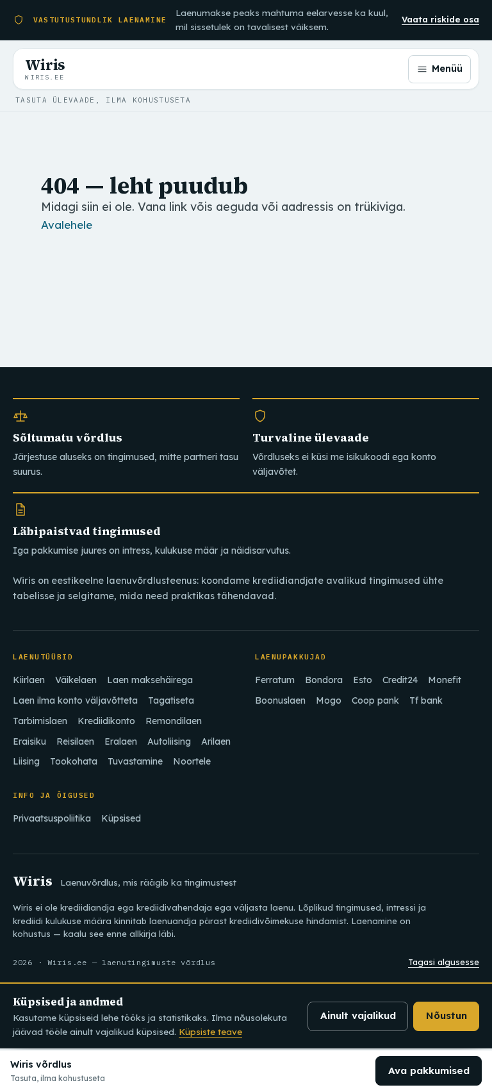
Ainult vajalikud (358, 1015)
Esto (362, 680)
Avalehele (66, 224)
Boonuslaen (280, 700)
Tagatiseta (171, 700)
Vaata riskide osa (440, 19)
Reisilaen (75, 741)
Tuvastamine (135, 761)
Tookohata (73, 761)
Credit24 (400, 680)
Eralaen (120, 741)
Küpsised (121, 818)
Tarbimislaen (40, 721)
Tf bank (426, 700)
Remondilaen (173, 721)
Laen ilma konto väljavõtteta (75, 700)
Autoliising (169, 741)
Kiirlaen (29, 680)
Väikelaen (76, 680)
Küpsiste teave (210, 1031)
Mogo (328, 700)
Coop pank (375, 700)
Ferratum (275, 680)
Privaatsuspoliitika (52, 818)
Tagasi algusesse (443, 962)
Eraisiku (29, 741)
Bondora (324, 680)
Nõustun (446, 1015)
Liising (26, 761)
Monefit (444, 680)
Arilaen (216, 741)
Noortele (192, 761)
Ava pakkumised (429, 1070)
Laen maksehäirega (150, 680)
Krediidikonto (106, 721)
